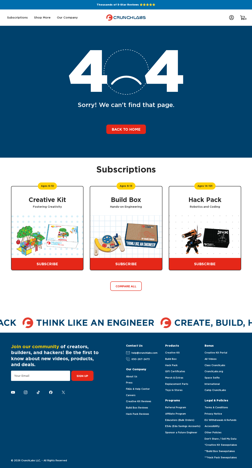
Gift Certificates (175, 371)
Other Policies (213, 432)
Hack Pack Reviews (137, 413)
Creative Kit (172, 352)
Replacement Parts (176, 383)
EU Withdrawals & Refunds (220, 420)
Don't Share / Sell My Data (220, 438)
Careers (130, 395)
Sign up (82, 376)
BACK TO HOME (126, 129)
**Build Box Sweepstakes (220, 451)
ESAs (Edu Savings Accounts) (182, 426)
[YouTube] (13, 392)
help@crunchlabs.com (145, 352)
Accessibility (212, 426)
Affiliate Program (175, 413)
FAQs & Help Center (138, 388)
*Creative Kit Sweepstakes (221, 444)
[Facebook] (51, 392)
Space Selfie (212, 377)
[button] (17, 17)
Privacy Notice (213, 413)
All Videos (211, 358)
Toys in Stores (174, 390)
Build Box (171, 358)
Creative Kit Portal (216, 352)
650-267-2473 (141, 359)
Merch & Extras (174, 377)
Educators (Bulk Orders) (179, 420)
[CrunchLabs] (126, 17)
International (212, 383)
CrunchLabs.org (214, 371)
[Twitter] (63, 392)
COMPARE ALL (126, 286)
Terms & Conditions (216, 407)
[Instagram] (26, 392)
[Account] (231, 17)
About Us (131, 376)
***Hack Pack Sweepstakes (221, 457)
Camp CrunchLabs (215, 390)
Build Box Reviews (137, 407)
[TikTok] (38, 392)
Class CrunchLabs (215, 365)
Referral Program (175, 407)
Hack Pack (171, 365)
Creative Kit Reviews (138, 401)
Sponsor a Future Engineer (181, 432)
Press (129, 382)
